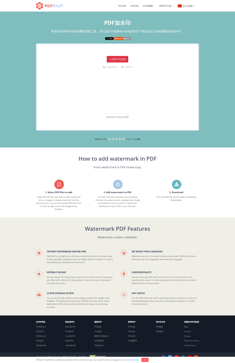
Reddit (119, 38)
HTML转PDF (70, 345)
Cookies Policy (132, 360)
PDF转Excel (41, 336)
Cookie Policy (190, 345)
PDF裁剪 (98, 331)
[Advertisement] (117, 91)
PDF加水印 (98, 345)
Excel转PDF (70, 336)
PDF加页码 (98, 340)
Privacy (187, 336)
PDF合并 (122, 5)
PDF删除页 (132, 340)
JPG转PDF (69, 340)
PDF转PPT (40, 331)
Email (128, 38)
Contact (187, 331)
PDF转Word (41, 326)
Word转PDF (70, 326)
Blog (186, 326)
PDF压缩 (131, 326)
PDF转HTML (41, 345)
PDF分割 (134, 5)
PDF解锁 (159, 326)
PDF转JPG (40, 340)
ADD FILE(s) (117, 59)
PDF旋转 (98, 326)
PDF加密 (159, 331)
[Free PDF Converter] (50, 6)
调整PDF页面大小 (101, 336)
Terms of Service (191, 340)
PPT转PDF (69, 331)
